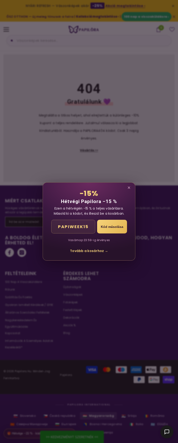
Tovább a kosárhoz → (89, 251)
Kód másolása (112, 227)
